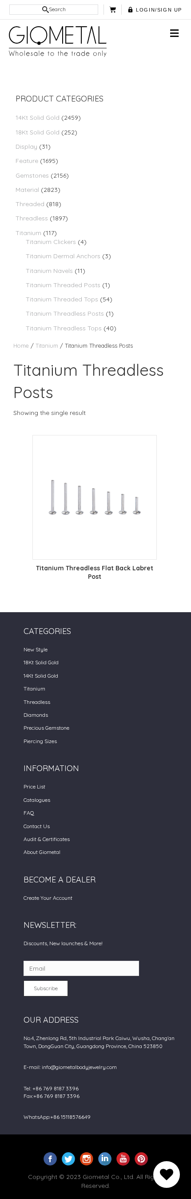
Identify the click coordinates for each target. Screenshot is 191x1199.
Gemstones (32, 175)
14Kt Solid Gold (38, 118)
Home (21, 345)
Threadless (32, 218)
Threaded (30, 204)
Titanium (28, 233)
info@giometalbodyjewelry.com (79, 1067)
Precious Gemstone (46, 727)
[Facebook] (50, 1158)
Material (27, 190)
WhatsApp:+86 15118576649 (57, 1117)
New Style (36, 649)
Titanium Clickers (51, 242)
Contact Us (37, 826)
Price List (34, 786)
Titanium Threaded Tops (62, 299)
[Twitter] (68, 1158)
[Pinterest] (141, 1158)
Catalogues (37, 800)
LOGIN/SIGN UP (159, 9)
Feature (27, 161)
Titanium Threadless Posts (65, 313)
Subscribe (46, 988)
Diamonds (36, 714)
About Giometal (42, 852)
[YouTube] (123, 1158)
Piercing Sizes (40, 741)
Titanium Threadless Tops (64, 328)
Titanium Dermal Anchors (63, 256)
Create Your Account (48, 897)
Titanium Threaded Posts (63, 285)
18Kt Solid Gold (38, 132)
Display (26, 146)
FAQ (29, 812)
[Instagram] (86, 1158)
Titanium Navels (49, 271)
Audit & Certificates (47, 839)
